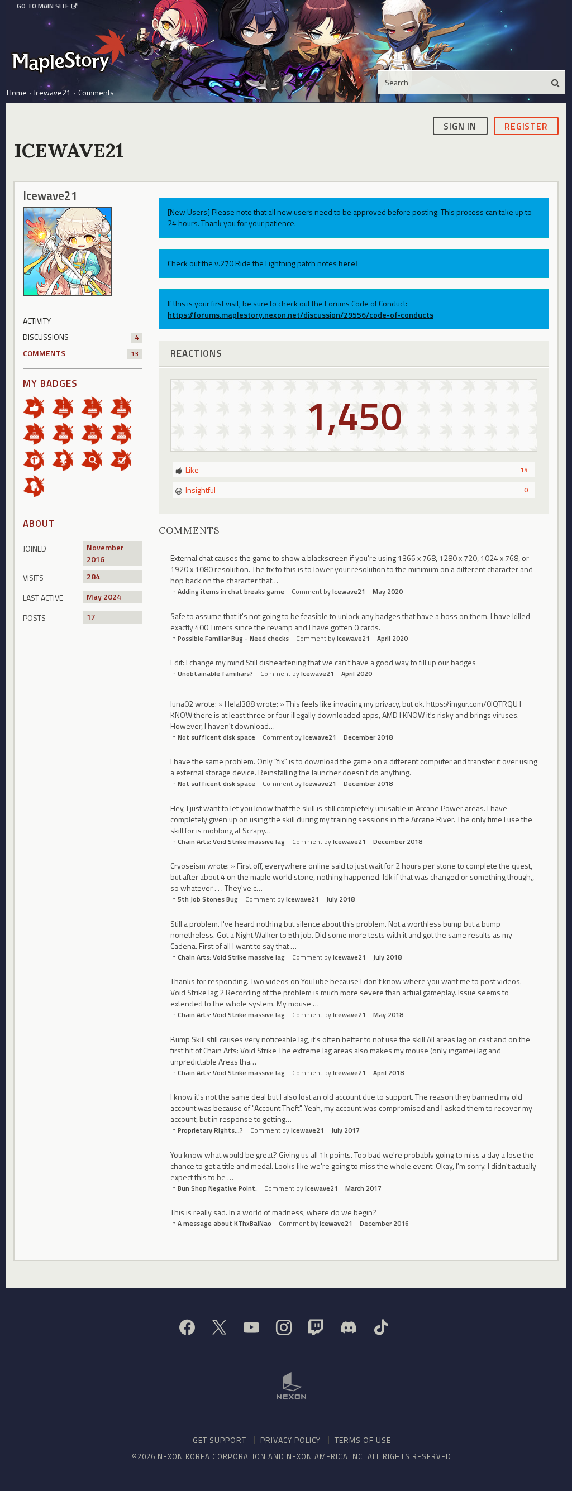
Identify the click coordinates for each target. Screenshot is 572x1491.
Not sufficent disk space (216, 737)
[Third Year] (124, 406)
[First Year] (66, 406)
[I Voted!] (124, 458)
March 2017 (363, 1188)
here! (348, 263)
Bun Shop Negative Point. (217, 1188)
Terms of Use (363, 1440)
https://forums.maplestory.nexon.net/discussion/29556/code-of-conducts (300, 314)
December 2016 (384, 1223)
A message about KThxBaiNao (224, 1223)
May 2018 (388, 1014)
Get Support (219, 1440)
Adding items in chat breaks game (231, 591)
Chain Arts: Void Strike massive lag (231, 841)
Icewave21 (348, 591)
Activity (37, 321)
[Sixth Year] (95, 432)
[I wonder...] (95, 458)
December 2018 (368, 737)
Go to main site (43, 6)
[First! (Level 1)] (37, 458)
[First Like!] (37, 406)
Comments (81, 353)
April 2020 (392, 638)
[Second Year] (95, 406)
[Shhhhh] (37, 485)
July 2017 (345, 1130)
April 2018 (388, 1072)
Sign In (460, 126)
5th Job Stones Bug (208, 899)
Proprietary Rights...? (210, 1130)
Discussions (81, 337)
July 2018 (340, 899)
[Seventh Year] (124, 432)
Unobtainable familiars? (215, 673)
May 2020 (388, 591)
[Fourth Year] (37, 432)
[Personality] (66, 458)
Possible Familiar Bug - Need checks (233, 638)
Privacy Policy (290, 1440)
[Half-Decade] (66, 432)
